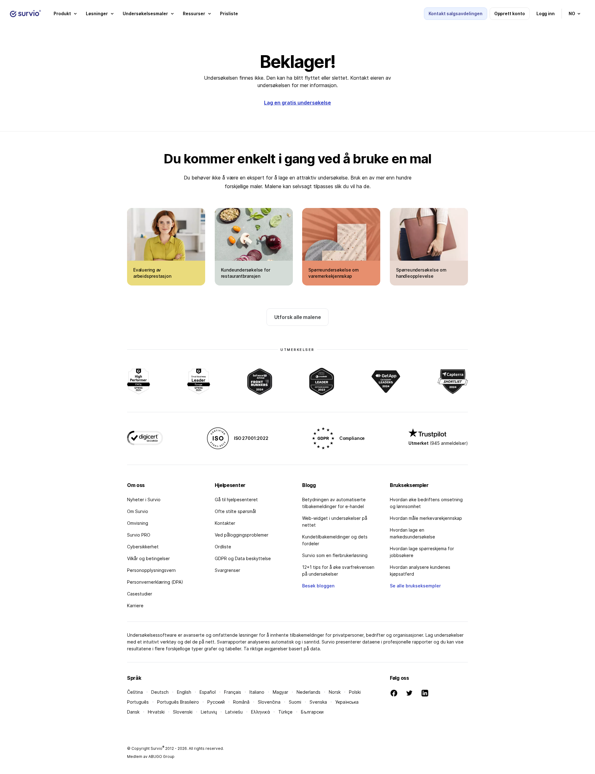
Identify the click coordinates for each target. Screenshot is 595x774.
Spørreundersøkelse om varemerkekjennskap (333, 273)
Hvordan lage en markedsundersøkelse (412, 533)
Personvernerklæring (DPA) (155, 582)
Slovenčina (269, 702)
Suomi (295, 702)
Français (232, 692)
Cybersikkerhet (143, 546)
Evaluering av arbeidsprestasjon (152, 273)
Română (241, 702)
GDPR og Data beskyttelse (243, 558)
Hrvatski (156, 711)
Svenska (318, 702)
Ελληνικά (260, 711)
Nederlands (308, 692)
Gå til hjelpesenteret (236, 499)
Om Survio (137, 511)
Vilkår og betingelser (148, 558)
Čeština (135, 692)
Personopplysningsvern (151, 570)
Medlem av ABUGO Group (150, 756)
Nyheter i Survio (144, 499)
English (184, 692)
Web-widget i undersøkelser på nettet (334, 521)
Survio (157, 748)
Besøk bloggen (318, 585)
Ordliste (223, 546)
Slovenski (182, 711)
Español (208, 692)
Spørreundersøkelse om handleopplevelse (421, 273)
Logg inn (545, 13)
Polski (355, 692)
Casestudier (139, 593)
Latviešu (234, 711)
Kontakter (225, 523)
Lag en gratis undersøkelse (297, 103)
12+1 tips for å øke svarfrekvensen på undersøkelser (338, 570)
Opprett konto (509, 13)
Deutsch (160, 692)
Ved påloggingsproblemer (241, 534)
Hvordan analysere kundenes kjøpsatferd (420, 570)
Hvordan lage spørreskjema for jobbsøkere (422, 552)
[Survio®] (25, 13)
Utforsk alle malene (297, 317)
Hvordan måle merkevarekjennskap (426, 518)
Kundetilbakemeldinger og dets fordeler (335, 540)
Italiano (256, 692)
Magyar (280, 692)
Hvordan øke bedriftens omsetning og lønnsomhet (426, 503)
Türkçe (285, 711)
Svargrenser (227, 570)
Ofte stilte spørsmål (235, 511)
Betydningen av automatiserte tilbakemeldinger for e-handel (334, 503)
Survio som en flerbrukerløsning (335, 555)
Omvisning (137, 523)
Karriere (135, 605)
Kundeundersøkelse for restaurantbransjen (245, 273)
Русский (216, 702)
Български (312, 711)
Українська (347, 702)
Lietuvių (209, 711)
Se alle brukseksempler (415, 585)
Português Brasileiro (178, 702)
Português (138, 702)
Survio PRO (138, 534)
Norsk (335, 692)
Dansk (133, 711)
